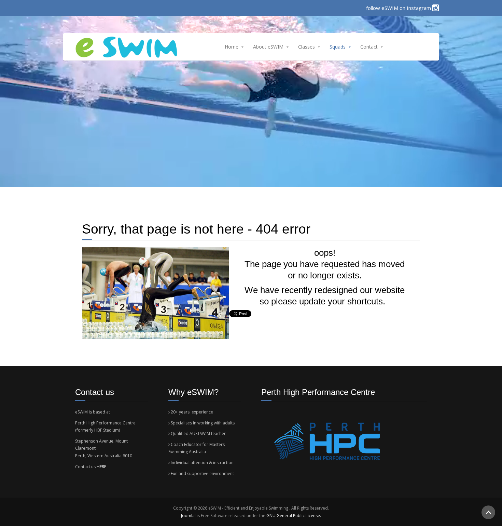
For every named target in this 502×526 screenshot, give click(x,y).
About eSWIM (268, 46)
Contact (369, 46)
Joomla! (188, 515)
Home (231, 46)
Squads (338, 46)
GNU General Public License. (293, 515)
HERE (101, 467)
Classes (306, 46)
